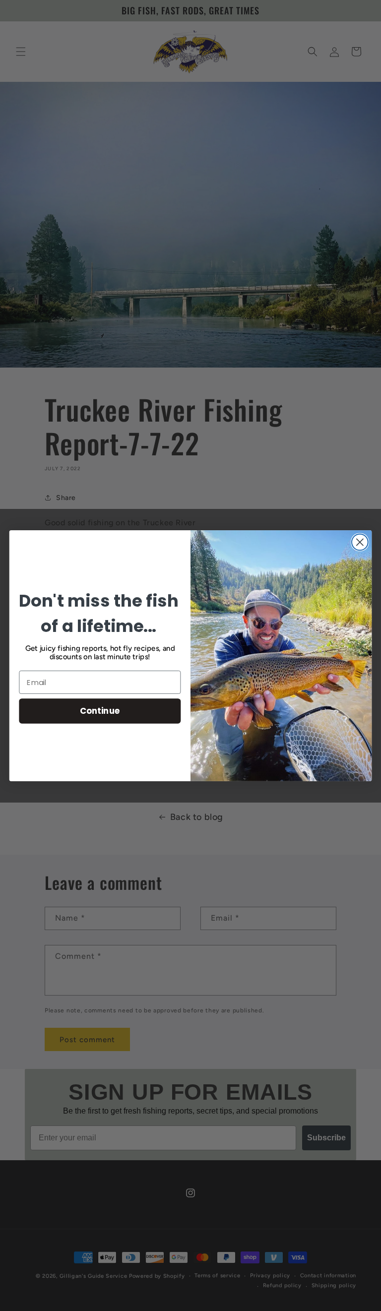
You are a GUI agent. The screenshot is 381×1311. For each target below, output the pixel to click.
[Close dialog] (360, 542)
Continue (100, 710)
